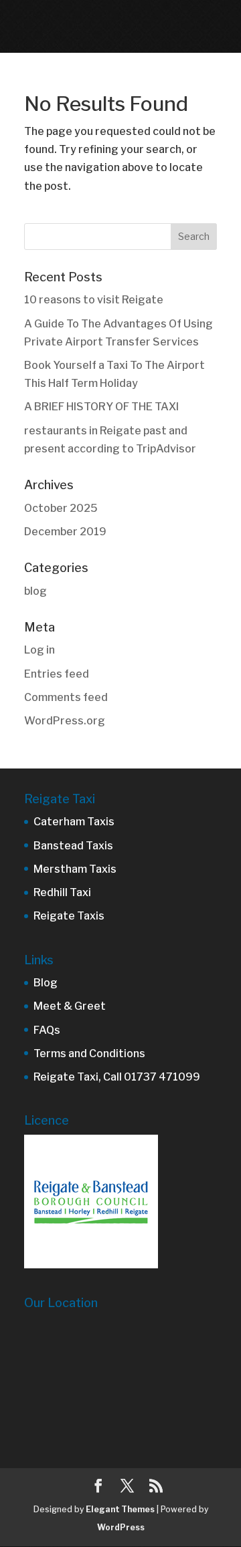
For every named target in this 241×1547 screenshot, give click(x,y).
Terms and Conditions (89, 1053)
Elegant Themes (120, 1509)
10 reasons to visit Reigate (93, 299)
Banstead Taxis (73, 845)
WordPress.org (64, 720)
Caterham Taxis (73, 821)
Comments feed (66, 697)
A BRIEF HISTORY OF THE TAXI (101, 406)
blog (35, 591)
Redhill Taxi (62, 892)
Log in (39, 650)
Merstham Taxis (74, 869)
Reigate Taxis (68, 915)
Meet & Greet (69, 1006)
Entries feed (56, 674)
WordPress (121, 1527)
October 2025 (61, 508)
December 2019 (65, 531)
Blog (45, 982)
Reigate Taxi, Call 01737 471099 (116, 1077)
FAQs (46, 1030)
